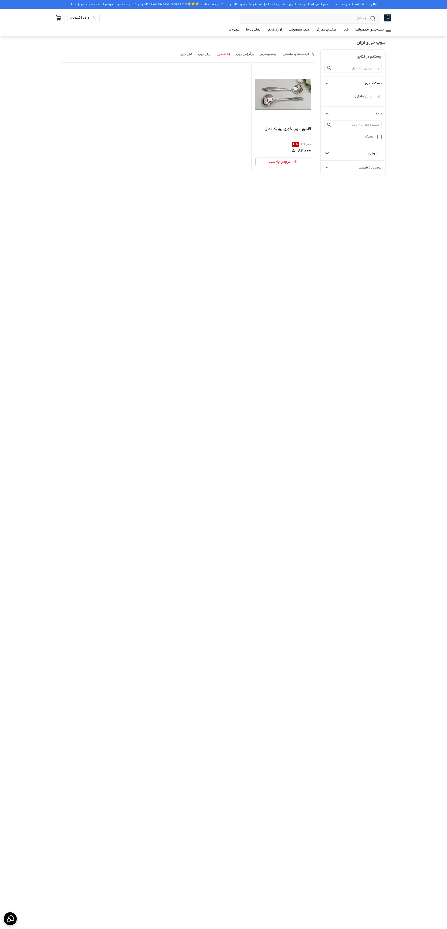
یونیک (369, 136)
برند (378, 113)
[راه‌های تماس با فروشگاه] (10, 918)
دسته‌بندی (373, 83)
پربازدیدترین (267, 54)
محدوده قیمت (370, 167)
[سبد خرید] (58, 18)
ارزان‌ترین (204, 54)
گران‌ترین (186, 54)
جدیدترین (223, 54)
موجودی (375, 153)
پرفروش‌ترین (245, 54)
